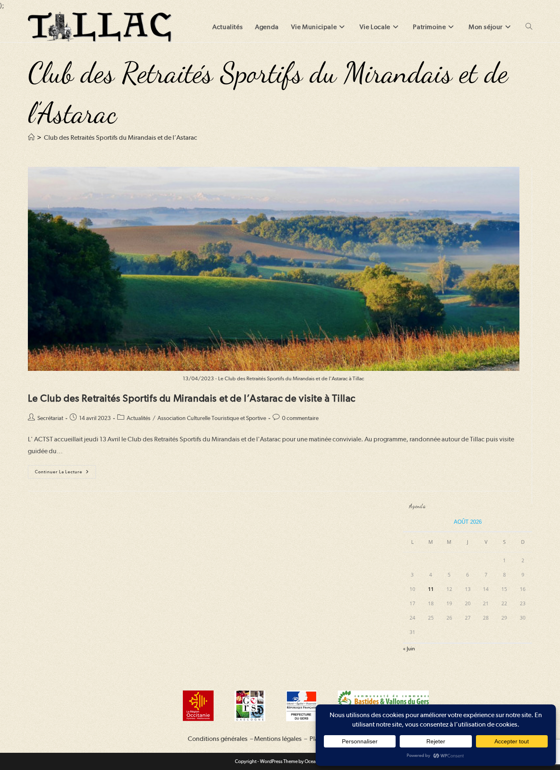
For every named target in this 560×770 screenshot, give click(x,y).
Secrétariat (50, 418)
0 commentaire (300, 418)
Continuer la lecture (65, 474)
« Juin (409, 648)
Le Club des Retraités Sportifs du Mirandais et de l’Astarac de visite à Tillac (191, 398)
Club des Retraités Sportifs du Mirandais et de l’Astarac (120, 137)
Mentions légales (278, 739)
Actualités (138, 418)
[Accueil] (31, 137)
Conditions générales (218, 739)
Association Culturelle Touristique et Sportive (211, 418)
